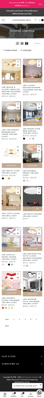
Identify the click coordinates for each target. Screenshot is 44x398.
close (40, 4)
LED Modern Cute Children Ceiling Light (31, 301)
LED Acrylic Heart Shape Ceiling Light (9, 257)
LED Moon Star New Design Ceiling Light (31, 131)
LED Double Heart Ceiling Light (31, 173)
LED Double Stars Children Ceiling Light (11, 300)
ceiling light (27, 50)
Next (7, 326)
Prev (7, 319)
